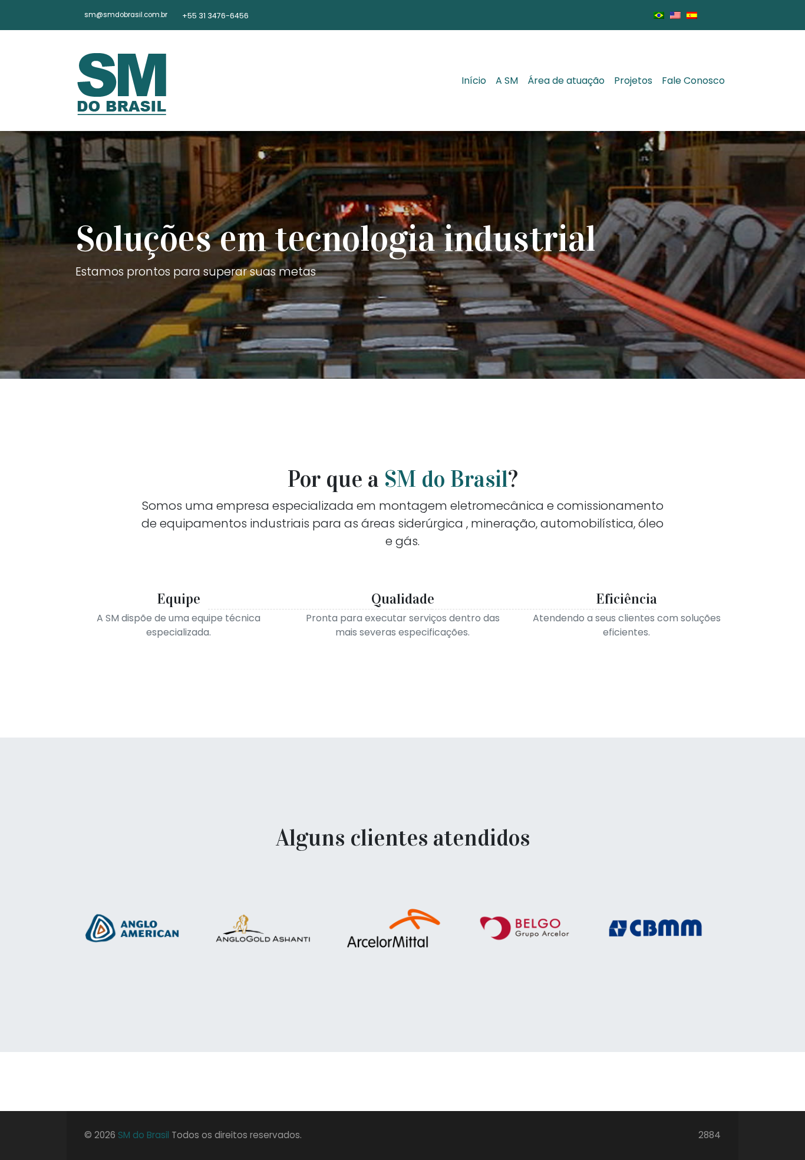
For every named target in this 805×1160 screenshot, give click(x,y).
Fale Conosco (693, 80)
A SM (507, 80)
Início (473, 80)
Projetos (633, 80)
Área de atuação (566, 80)
